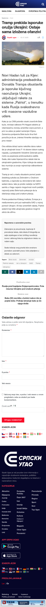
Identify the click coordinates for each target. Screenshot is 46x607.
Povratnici (21, 533)
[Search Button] (43, 4)
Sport (34, 502)
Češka (4, 501)
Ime (4, 361)
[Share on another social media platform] (41, 272)
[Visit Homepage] (21, 4)
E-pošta (6, 372)
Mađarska (5, 515)
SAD (31, 263)
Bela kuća (13, 259)
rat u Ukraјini (21, 263)
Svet (11, 18)
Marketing (5, 594)
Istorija (20, 504)
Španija (4, 522)
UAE (3, 532)
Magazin (20, 526)
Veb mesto (6, 383)
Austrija (4, 498)
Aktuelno (5, 491)
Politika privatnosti (8, 597)
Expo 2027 (21, 497)
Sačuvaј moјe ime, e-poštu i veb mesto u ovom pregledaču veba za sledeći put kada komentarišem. (23, 397)
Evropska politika (21, 492)
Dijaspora (20, 11)
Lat (3, 583)
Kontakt (15, 594)
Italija (4, 508)
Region (35, 498)
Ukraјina (6, 267)
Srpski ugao (11, 37)
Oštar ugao (21, 529)
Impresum (24, 594)
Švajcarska (6, 525)
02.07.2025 (24, 37)
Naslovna (6, 11)
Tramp (38, 263)
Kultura (20, 515)
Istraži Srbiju (22, 508)
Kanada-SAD (6, 512)
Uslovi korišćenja (24, 597)
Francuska (5, 505)
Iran (18, 501)
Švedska (5, 529)
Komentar (7, 330)
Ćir (8, 583)
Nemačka (5, 518)
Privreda (35, 495)
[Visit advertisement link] (23, 603)
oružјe (31, 259)
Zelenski (22, 259)
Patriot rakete (8, 263)
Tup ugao (36, 509)
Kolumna (20, 512)
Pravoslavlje (37, 491)
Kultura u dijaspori (20, 520)
